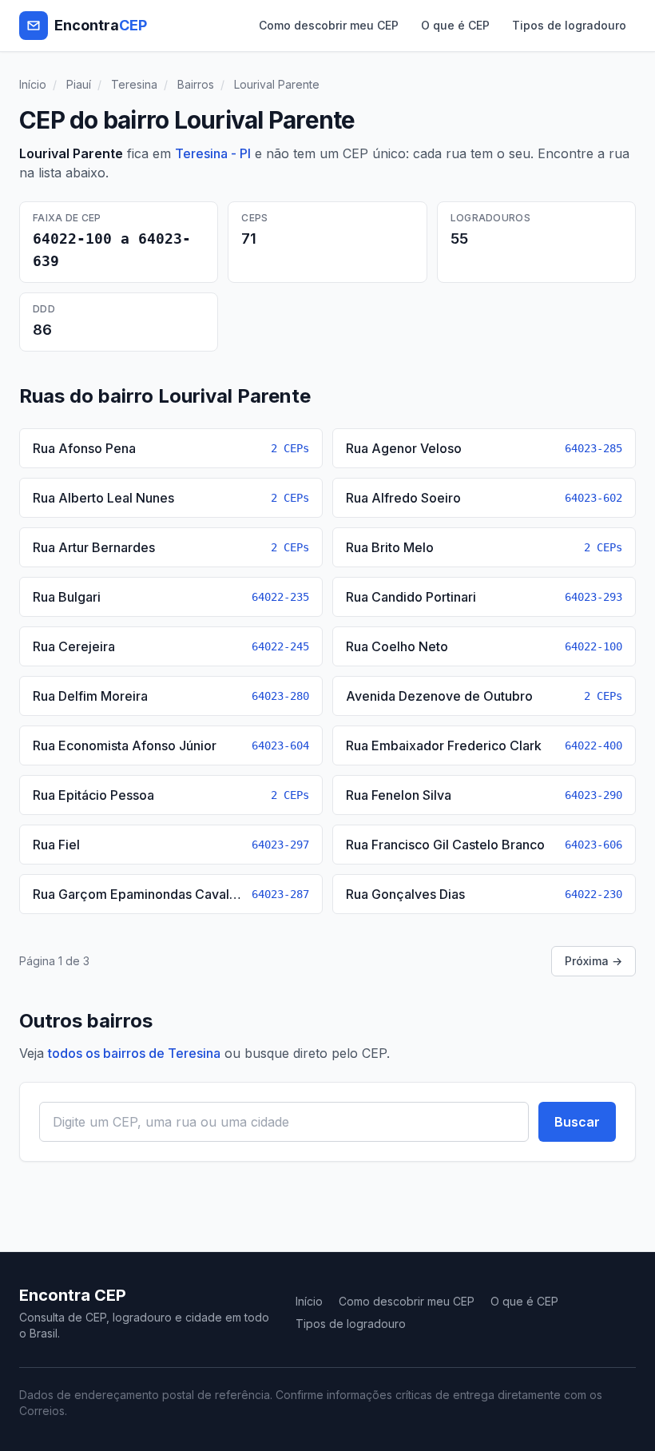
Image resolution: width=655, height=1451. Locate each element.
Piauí (78, 84)
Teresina (134, 84)
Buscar (577, 1122)
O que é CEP (455, 25)
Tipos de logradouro (569, 25)
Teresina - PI (213, 153)
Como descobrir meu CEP (329, 25)
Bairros (195, 84)
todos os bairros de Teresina (134, 1053)
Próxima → (593, 961)
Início (32, 84)
